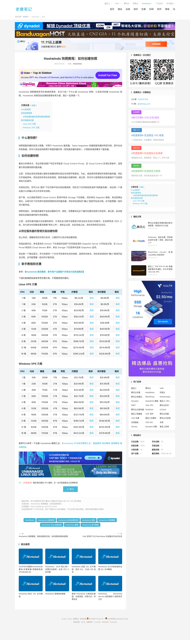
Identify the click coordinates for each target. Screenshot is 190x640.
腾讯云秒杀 (164, 405)
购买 (92, 298)
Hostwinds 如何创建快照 (68, 520)
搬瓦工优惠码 (150, 418)
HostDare (149, 409)
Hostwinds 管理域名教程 (55, 594)
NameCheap (165, 397)
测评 (136, 9)
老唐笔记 (24, 9)
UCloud (163, 409)
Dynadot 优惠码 (151, 426)
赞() (70, 489)
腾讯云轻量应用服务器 (137, 397)
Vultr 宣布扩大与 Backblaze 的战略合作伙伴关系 (102, 536)
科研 (151, 9)
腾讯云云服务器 (137, 409)
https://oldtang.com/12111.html (44, 506)
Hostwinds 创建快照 (46, 520)
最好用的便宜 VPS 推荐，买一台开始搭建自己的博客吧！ (56, 483)
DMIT (133, 405)
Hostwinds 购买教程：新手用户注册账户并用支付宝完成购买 (54, 271)
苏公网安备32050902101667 (117, 619)
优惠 (143, 9)
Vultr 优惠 (135, 418)
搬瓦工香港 (164, 426)
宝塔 (161, 422)
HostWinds (29, 520)
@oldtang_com (144, 104)
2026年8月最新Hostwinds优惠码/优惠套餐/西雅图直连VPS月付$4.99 (31, 569)
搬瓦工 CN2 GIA (166, 401)
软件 (159, 9)
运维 (128, 9)
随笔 (167, 9)
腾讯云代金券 (165, 418)
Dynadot (134, 401)
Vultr (117, 3)
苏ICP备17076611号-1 (97, 619)
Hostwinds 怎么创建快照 (52, 525)
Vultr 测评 (149, 414)
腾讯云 (126, 3)
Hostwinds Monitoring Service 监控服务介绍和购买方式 (110, 596)
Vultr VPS (149, 405)
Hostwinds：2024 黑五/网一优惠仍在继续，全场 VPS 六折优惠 (57, 569)
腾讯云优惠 (135, 392)
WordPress (149, 397)
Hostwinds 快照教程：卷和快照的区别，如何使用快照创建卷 (43, 536)
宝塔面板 (134, 422)
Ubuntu (134, 426)
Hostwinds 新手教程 (90, 525)
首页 (112, 9)
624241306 (143, 99)
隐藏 (33, 105)
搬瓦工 (107, 3)
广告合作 (159, 3)
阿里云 (135, 3)
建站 (120, 9)
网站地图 (83, 619)
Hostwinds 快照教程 (107, 520)
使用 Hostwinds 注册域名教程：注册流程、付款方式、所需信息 (84, 596)
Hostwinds (146, 3)
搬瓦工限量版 (136, 414)
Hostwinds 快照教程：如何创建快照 (70, 58)
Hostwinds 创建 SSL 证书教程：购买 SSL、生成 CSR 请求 (84, 569)
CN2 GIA (149, 422)
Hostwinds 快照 (88, 520)
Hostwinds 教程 (72, 525)
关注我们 (170, 3)
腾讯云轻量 (164, 414)
